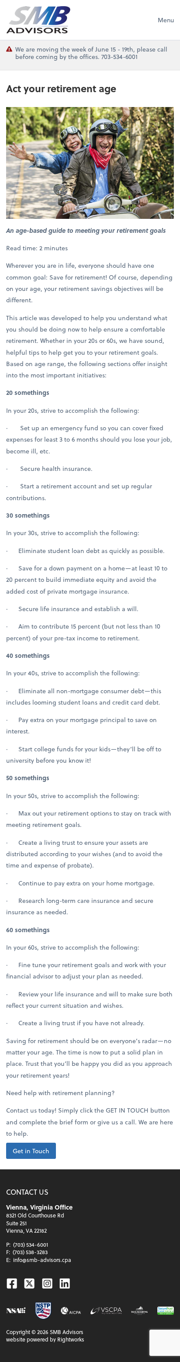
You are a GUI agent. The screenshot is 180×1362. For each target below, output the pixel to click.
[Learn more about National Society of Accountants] (16, 1310)
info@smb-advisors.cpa (42, 1260)
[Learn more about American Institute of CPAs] (71, 1310)
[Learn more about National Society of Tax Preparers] (43, 1310)
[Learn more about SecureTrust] (165, 1310)
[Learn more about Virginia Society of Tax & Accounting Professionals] (139, 1310)
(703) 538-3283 (30, 1252)
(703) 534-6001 (30, 1244)
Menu (166, 19)
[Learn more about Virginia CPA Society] (106, 1310)
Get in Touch (31, 1150)
